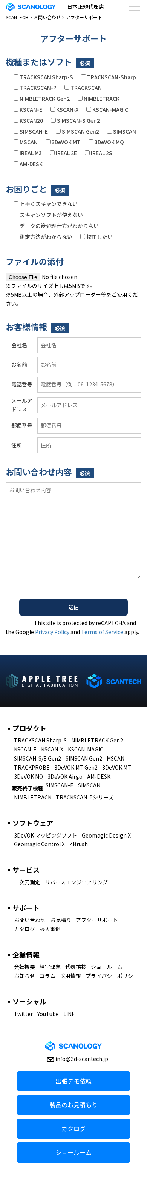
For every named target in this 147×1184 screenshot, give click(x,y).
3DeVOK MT (116, 767)
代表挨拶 (75, 966)
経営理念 (50, 966)
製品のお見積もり (73, 1104)
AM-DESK (98, 776)
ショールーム (106, 966)
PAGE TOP (135, 1142)
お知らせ (24, 975)
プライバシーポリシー (112, 975)
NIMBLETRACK (32, 797)
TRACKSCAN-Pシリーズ (84, 797)
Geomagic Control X (39, 844)
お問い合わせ (47, 17)
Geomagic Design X (106, 835)
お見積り (60, 920)
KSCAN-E (25, 749)
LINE (69, 1014)
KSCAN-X (52, 749)
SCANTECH (17, 17)
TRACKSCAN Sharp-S (40, 740)
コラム (47, 975)
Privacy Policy (52, 632)
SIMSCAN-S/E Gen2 (37, 758)
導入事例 (50, 929)
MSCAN (115, 758)
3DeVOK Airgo (65, 776)
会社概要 (24, 966)
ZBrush (78, 844)
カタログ (24, 929)
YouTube (48, 1014)
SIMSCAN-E (60, 785)
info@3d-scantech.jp (81, 1058)
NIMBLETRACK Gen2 (97, 740)
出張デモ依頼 (73, 1080)
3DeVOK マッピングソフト (45, 835)
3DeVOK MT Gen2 (76, 767)
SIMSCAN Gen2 (84, 758)
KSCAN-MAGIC (85, 749)
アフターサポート (97, 920)
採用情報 (70, 975)
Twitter (23, 1014)
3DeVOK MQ (28, 776)
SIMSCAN (89, 785)
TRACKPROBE (32, 767)
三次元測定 (27, 882)
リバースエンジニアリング (76, 882)
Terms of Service (102, 632)
